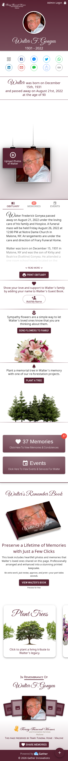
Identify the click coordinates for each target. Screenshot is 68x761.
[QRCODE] (8, 59)
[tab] (13, 205)
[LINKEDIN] (8, 67)
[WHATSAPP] (59, 59)
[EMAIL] (21, 67)
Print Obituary (36, 274)
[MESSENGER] (34, 59)
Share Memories (36, 744)
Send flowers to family (34, 330)
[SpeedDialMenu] (60, 753)
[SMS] (34, 67)
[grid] (34, 155)
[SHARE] (46, 67)
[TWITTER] (46, 59)
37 (64, 436)
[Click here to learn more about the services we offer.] (34, 730)
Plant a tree (34, 380)
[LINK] (59, 67)
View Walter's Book (34, 582)
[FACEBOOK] (21, 59)
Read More (34, 268)
